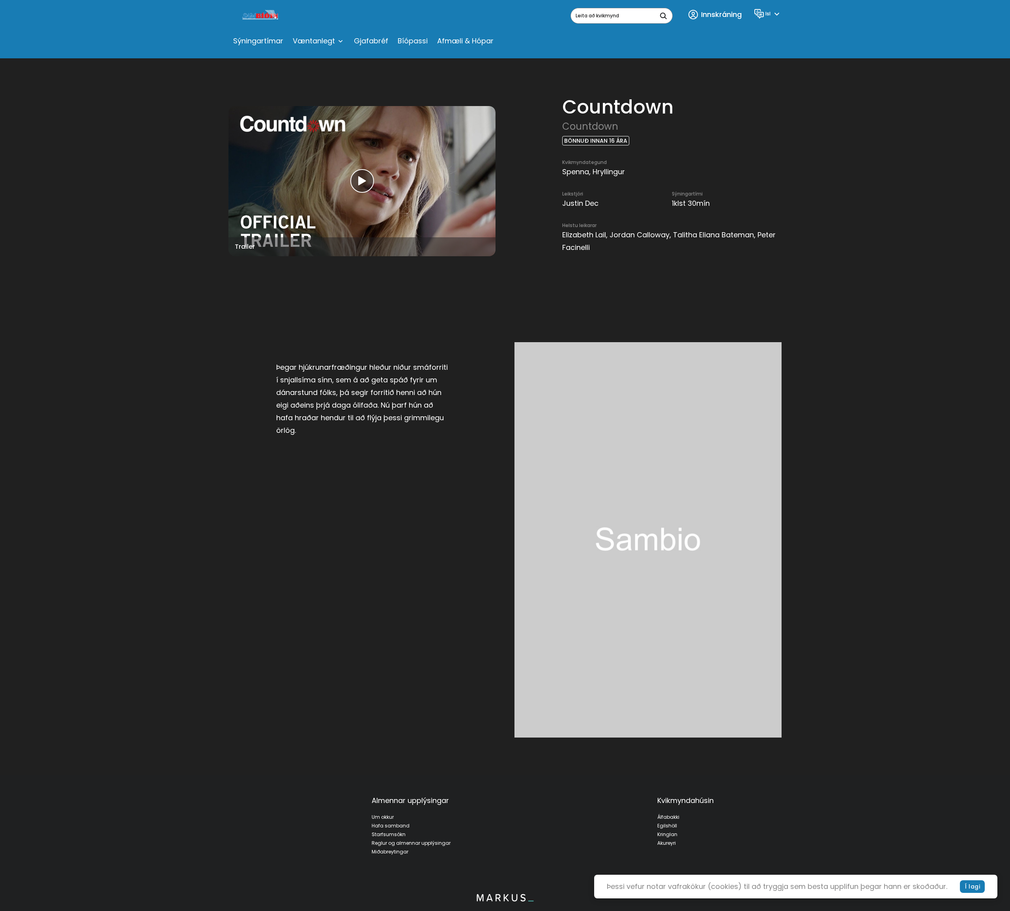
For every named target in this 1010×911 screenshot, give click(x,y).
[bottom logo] (505, 899)
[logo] (261, 16)
